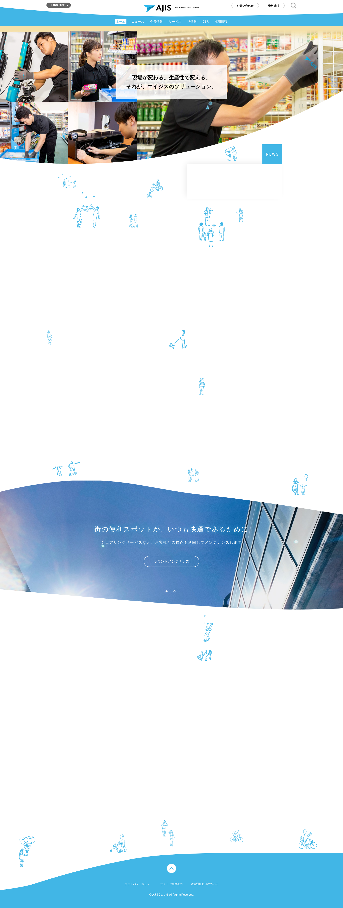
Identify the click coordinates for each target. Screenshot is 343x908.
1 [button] (167, 591)
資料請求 (273, 5)
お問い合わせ (245, 5)
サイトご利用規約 (171, 884)
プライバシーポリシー (138, 884)
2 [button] (174, 591)
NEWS (272, 154)
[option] (171, 545)
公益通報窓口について (204, 884)
